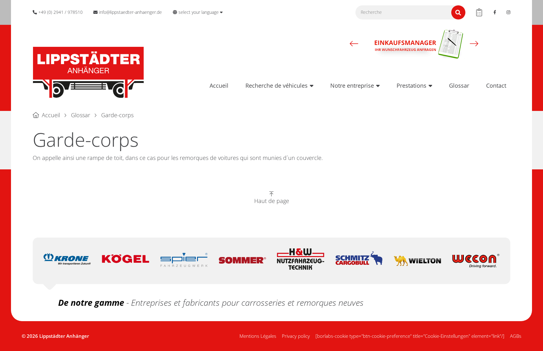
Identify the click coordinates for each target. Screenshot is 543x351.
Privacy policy (296, 336)
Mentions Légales (257, 336)
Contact (496, 85)
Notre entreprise (352, 85)
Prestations (411, 85)
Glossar (459, 85)
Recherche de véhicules (276, 85)
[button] (354, 44)
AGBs (515, 336)
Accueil (219, 85)
